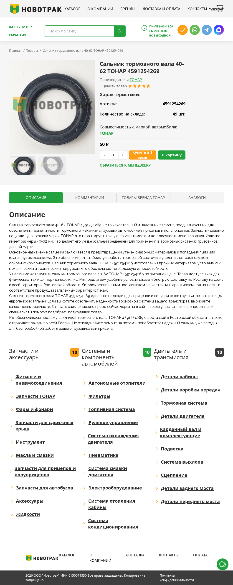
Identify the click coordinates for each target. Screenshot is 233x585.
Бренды (127, 8)
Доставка (135, 555)
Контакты (197, 8)
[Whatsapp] (195, 30)
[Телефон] (182, 30)
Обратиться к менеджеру (125, 165)
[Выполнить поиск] (120, 31)
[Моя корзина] (220, 8)
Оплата (200, 555)
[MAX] (219, 30)
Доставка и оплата (161, 8)
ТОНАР (136, 79)
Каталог (72, 8)
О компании (100, 8)
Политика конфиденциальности (177, 577)
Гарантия (17, 35)
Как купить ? (20, 27)
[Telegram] (207, 30)
